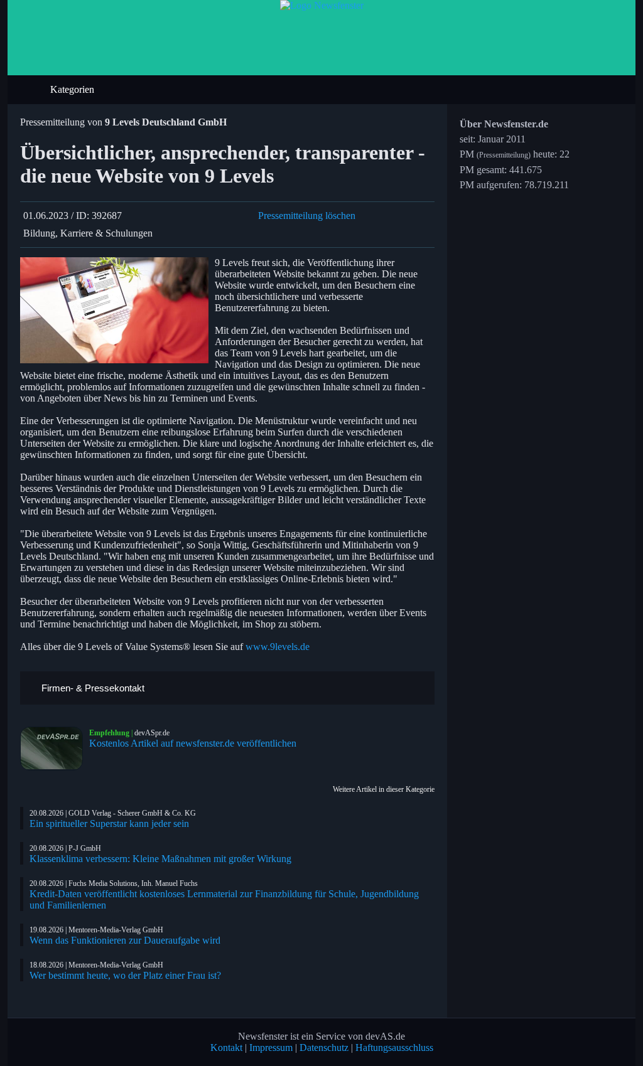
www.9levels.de (278, 646)
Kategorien (73, 89)
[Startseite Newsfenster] (322, 5)
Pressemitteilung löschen (306, 215)
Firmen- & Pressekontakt (91, 688)
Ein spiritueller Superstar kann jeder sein (109, 823)
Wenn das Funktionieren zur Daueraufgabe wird (125, 940)
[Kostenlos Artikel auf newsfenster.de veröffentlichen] (54, 748)
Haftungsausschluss (394, 1047)
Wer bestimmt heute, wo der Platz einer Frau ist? (125, 975)
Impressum (271, 1047)
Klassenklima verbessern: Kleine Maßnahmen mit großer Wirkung (160, 858)
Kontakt (226, 1047)
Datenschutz (324, 1047)
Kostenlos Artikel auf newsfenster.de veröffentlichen (192, 743)
